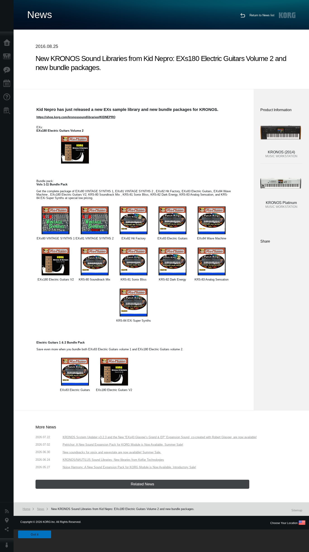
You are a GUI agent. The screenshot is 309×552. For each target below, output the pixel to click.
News (8, 511)
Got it (34, 534)
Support (8, 97)
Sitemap (296, 510)
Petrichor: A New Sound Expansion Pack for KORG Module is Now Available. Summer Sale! (123, 444)
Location (8, 520)
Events (8, 83)
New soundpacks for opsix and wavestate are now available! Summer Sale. (112, 452)
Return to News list (262, 15)
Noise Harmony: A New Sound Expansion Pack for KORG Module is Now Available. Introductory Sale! (129, 467)
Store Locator (8, 110)
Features (8, 70)
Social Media (8, 529)
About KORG (8, 545)
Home (8, 43)
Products (8, 56)
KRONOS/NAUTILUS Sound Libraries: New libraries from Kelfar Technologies (113, 459)
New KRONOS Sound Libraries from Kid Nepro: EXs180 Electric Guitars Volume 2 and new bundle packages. (123, 509)
